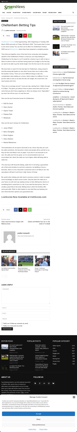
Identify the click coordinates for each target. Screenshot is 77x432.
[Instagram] (49, 383)
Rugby (45, 12)
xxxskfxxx (56, 97)
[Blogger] (35, 383)
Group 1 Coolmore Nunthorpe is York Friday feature (41, 270)
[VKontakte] (53, 383)
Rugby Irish (16, 12)
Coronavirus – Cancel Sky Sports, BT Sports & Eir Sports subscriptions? (63, 99)
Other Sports (26, 12)
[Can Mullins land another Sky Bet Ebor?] (9, 261)
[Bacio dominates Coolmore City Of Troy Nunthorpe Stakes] (25, 261)
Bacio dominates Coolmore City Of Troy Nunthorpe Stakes (24, 270)
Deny (38, 419)
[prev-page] (2, 276)
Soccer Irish (37, 12)
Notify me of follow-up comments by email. (15, 323)
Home (3, 18)
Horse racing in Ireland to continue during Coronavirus (63, 91)
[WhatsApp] (30, 36)
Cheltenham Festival (7, 42)
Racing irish (52, 12)
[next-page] (6, 276)
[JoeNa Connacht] (2, 31)
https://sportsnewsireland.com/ (25, 236)
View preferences (38, 425)
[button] (74, 397)
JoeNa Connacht (10, 30)
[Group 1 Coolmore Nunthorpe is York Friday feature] (42, 261)
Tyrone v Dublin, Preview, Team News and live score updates (63, 107)
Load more (63, 59)
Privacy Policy (43, 429)
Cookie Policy (32, 429)
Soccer (9, 12)
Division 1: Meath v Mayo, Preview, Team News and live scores (64, 115)
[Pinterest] (25, 36)
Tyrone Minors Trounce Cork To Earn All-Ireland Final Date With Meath (41, 366)
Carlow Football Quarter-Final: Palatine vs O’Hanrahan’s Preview (41, 357)
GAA (3, 12)
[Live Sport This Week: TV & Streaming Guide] (56, 46)
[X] (20, 36)
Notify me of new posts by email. (13, 326)
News (60, 12)
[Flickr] (44, 383)
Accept (38, 414)
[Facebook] (16, 36)
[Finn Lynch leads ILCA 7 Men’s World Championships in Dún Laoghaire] (56, 28)
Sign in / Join (4, 1)
